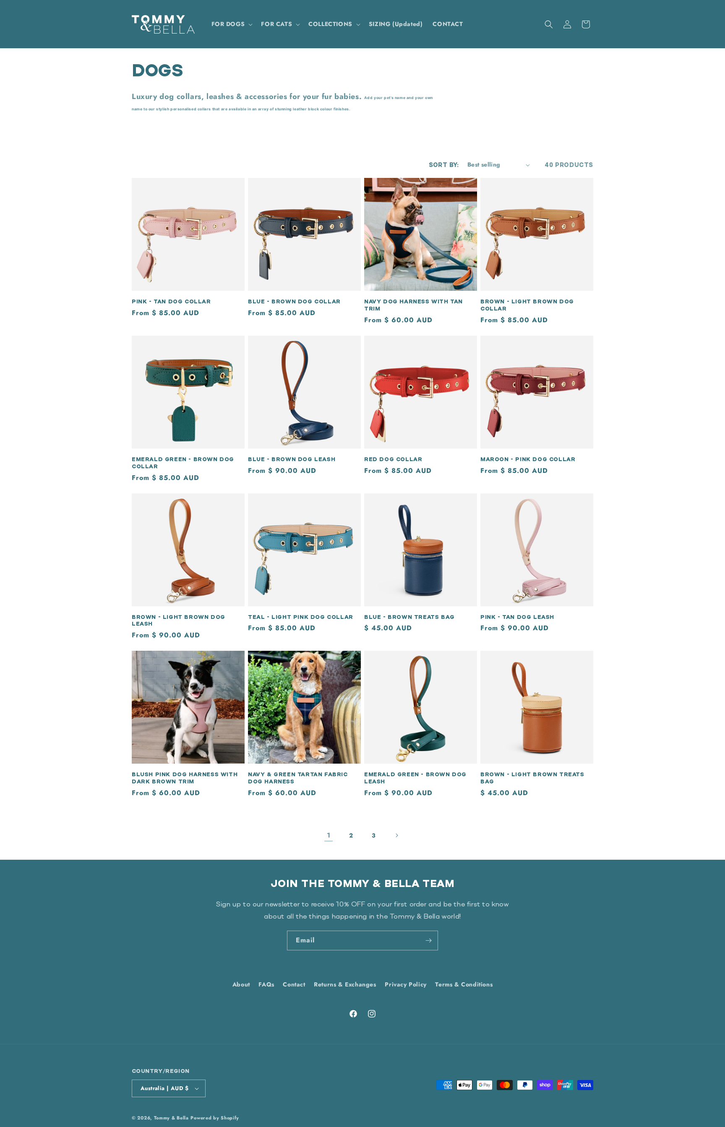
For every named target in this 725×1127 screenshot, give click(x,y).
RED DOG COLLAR (393, 459)
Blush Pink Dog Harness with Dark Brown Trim (184, 778)
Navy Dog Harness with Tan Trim (413, 305)
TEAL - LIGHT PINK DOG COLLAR (300, 616)
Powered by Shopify (214, 1117)
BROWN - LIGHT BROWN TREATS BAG (532, 778)
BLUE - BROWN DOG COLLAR (294, 301)
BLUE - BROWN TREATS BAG (409, 616)
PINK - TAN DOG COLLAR (171, 301)
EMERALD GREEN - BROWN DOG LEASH (415, 778)
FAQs (266, 984)
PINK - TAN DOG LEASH (517, 616)
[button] (231, 24)
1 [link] (329, 835)
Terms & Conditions (464, 984)
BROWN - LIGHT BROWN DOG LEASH (178, 620)
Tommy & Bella (171, 1117)
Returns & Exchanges (345, 984)
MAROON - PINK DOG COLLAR (527, 459)
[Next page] (396, 835)
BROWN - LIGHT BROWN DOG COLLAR (527, 305)
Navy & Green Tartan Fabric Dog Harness (298, 778)
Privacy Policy (405, 984)
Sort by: (444, 164)
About (241, 984)
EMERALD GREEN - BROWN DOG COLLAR (183, 463)
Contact (294, 984)
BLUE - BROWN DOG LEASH (291, 459)
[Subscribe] (428, 940)
